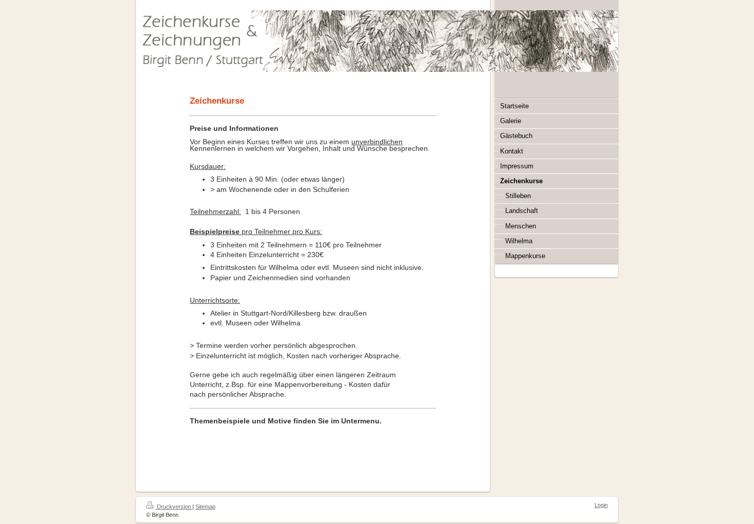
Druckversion (173, 506)
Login (601, 505)
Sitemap (205, 506)
